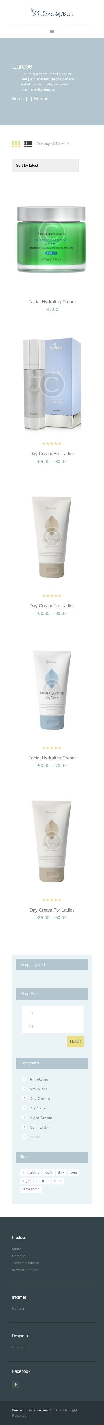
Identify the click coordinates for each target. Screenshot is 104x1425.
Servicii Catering (25, 1270)
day (61, 1173)
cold (49, 1173)
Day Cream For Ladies (52, 453)
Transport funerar (25, 1263)
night (26, 1181)
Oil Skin (36, 1137)
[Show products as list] (28, 144)
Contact (18, 1308)
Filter (75, 1041)
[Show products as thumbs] (16, 144)
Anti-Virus (38, 1089)
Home (18, 98)
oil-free (43, 1181)
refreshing (31, 1189)
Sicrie (16, 1249)
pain (58, 1181)
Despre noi (20, 1347)
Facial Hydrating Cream (52, 301)
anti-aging (31, 1173)
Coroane (18, 1256)
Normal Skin (41, 1127)
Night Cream (41, 1118)
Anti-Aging (39, 1079)
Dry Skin (37, 1108)
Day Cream (40, 1098)
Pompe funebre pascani (30, 1410)
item (73, 1173)
